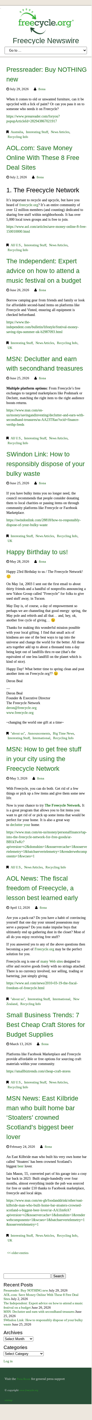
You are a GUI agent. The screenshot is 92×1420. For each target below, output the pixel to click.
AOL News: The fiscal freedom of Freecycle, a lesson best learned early (42, 888)
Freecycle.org (44, 949)
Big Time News (63, 733)
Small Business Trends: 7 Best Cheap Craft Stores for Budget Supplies (45, 1024)
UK (10, 348)
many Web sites (51, 961)
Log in (8, 1361)
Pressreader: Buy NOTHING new (26, 1290)
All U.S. (16, 245)
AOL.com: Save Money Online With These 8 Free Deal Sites (42, 157)
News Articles (60, 132)
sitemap (8, 1400)
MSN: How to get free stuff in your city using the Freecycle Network (43, 759)
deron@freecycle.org (21, 708)
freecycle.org (28, 205)
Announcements (39, 733)
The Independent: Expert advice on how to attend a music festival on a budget (43, 270)
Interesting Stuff (37, 132)
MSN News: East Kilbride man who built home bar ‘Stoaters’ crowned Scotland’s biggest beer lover (42, 1117)
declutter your (20, 825)
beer (21, 1166)
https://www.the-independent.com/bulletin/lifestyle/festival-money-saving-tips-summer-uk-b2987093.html (42, 327)
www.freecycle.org (20, 713)
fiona (41, 89)
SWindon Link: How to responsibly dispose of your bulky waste (45, 464)
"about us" (18, 733)
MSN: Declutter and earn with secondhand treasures (39, 1312)
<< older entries (17, 1253)
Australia (17, 132)
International (41, 738)
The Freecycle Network (62, 805)
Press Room (23, 1378)
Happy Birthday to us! (37, 551)
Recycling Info (18, 137)
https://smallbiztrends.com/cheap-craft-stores (38, 1071)
